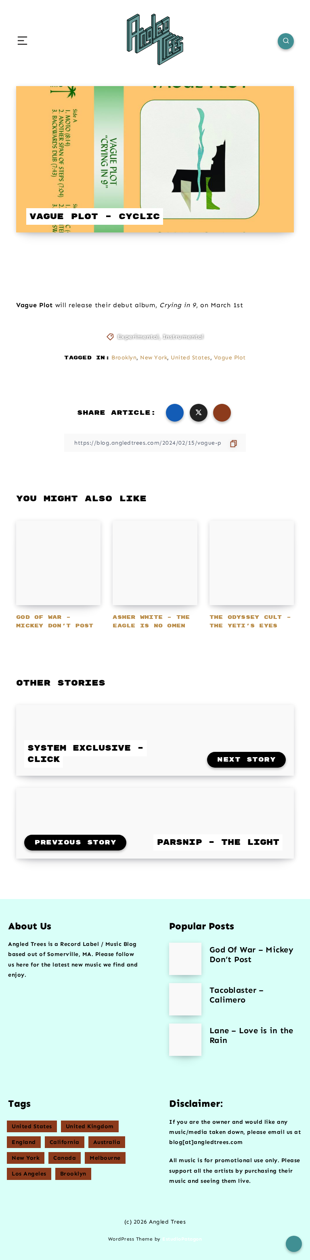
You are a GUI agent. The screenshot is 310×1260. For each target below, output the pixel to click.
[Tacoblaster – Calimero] (185, 999)
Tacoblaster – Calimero (236, 995)
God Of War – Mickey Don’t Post (251, 954)
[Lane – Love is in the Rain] (185, 1040)
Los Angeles (29, 1173)
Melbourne (105, 1157)
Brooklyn (123, 357)
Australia (107, 1142)
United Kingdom (90, 1126)
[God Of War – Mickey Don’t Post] (185, 959)
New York (153, 357)
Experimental (138, 336)
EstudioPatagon (182, 1239)
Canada (64, 1157)
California (65, 1142)
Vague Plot (230, 357)
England (24, 1142)
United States (190, 357)
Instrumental (183, 336)
